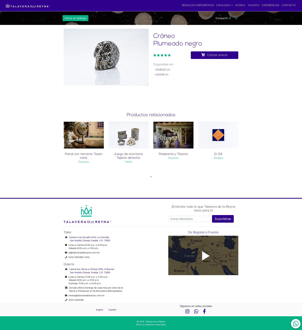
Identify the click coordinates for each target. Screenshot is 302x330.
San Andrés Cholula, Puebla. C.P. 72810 (90, 240)
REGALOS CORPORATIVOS (198, 5)
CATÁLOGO (223, 5)
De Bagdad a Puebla (203, 232)
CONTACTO (289, 5)
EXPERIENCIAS (270, 5)
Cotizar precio (217, 55)
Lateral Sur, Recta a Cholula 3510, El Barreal (91, 269)
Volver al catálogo (75, 18)
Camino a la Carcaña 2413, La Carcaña (89, 237)
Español (112, 310)
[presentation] (150, 176)
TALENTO (253, 5)
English (100, 310)
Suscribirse (223, 219)
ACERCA (240, 5)
